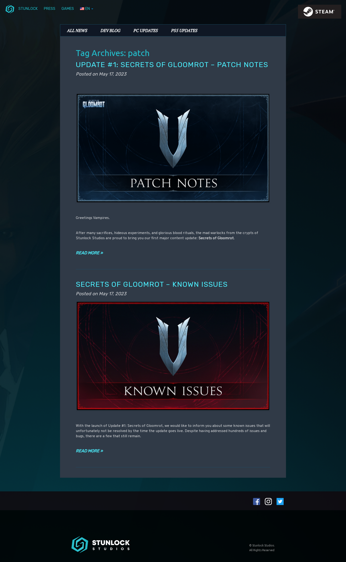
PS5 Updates (184, 30)
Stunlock (28, 8)
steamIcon (319, 13)
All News (77, 30)
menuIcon (10, 8)
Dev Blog (110, 30)
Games (67, 8)
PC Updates (145, 30)
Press (49, 8)
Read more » (89, 252)
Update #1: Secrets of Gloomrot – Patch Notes (172, 64)
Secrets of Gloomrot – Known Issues (152, 284)
